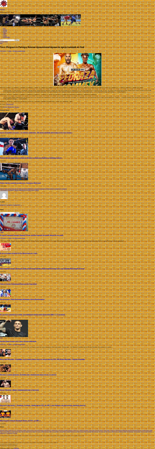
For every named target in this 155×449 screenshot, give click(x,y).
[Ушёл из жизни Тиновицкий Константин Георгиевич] (5, 280)
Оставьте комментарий (19, 51)
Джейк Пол (112, 430)
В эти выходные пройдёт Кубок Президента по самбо (18, 253)
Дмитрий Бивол (118, 430)
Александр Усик (30, 430)
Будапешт (61, 430)
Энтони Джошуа (107, 431)
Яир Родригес (115, 431)
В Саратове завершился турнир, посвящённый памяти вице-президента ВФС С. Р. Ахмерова (32, 314)
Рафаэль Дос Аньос (36, 431)
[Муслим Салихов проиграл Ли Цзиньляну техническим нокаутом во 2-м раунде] (5, 371)
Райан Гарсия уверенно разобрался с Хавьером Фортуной (20, 183)
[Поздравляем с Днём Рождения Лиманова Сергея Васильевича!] (5, 296)
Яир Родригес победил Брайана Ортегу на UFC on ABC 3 (20, 420)
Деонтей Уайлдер (99, 430)
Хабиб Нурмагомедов (71, 431)
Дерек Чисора (106, 430)
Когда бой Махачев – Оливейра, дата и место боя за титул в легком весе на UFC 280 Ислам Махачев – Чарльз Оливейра (42, 359)
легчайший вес (130, 431)
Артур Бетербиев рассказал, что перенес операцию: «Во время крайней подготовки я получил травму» (36, 132)
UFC (4, 34)
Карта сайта (6, 37)
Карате (5, 31)
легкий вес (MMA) (122, 431)
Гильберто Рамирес (84, 430)
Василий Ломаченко (68, 430)
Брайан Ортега (55, 430)
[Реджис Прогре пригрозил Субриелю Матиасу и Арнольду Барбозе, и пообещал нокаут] (14, 154)
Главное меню (4, 41)
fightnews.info (9, 104)
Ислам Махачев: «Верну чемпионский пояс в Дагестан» (19, 390)
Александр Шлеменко (39, 430)
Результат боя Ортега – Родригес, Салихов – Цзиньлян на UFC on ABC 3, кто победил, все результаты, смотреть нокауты (43, 405)
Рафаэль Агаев (29, 431)
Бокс (4, 28)
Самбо (5, 35)
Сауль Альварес (55, 431)
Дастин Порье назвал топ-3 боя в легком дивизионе (18, 341)
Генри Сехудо (76, 430)
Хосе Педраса (15, 107)
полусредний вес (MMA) (146, 431)
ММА (4, 33)
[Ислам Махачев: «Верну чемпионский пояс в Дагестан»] (5, 387)
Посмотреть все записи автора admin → (11, 205)
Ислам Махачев (133, 430)
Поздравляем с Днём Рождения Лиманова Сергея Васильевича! (22, 299)
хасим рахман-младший (11, 433)
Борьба (5, 30)
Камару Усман (149, 430)
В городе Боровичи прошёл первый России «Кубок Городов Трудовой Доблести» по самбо (31, 235)
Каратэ (1, 431)
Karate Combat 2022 (9, 430)
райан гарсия (3, 433)
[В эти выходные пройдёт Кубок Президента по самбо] (5, 250)
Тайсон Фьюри (62, 431)
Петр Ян (23, 431)
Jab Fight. (2, 9)
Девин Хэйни (92, 430)
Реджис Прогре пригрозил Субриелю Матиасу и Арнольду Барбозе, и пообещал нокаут (31, 158)
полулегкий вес (137, 431)
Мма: (20, 431)
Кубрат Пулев (15, 431)
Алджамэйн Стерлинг (21, 430)
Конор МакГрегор (8, 431)
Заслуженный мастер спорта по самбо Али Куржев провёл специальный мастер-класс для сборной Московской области (42, 268)
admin (10, 51)
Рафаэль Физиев (45, 431)
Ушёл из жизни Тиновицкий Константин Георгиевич (18, 284)
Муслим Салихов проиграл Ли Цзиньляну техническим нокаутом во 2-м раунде (28, 374)
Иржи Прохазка (126, 430)
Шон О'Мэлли (95, 431)
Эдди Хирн (101, 431)
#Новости (2, 430)
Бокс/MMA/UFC (48, 430)
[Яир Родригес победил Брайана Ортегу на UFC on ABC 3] (5, 417)
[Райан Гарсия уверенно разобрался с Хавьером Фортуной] (14, 179)
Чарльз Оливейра (88, 431)
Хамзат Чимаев (80, 431)
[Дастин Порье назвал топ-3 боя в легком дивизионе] (14, 336)
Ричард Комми (8, 107)
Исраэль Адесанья (141, 430)
